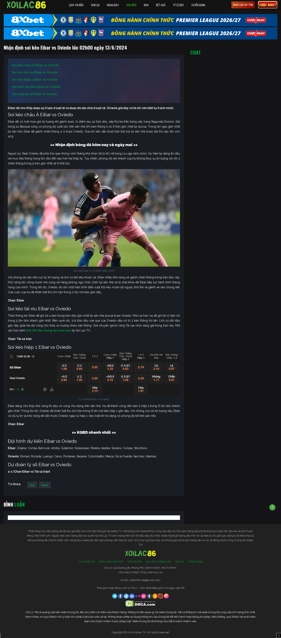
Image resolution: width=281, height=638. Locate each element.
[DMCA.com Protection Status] (140, 603)
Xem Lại (95, 5)
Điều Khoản (135, 561)
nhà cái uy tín (243, 4)
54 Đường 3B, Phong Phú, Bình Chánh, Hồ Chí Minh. (145, 567)
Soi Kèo (131, 5)
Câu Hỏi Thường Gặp (158, 561)
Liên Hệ (179, 561)
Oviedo (44, 485)
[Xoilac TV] (26, 5)
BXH (146, 5)
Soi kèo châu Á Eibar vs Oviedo (35, 65)
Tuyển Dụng (198, 5)
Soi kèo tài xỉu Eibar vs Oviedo (35, 72)
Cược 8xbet (267, 4)
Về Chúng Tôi (86, 561)
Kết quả (160, 5)
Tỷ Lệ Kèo (178, 5)
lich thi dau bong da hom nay (48, 330)
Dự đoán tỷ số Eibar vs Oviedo (34, 94)
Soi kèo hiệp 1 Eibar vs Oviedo (35, 79)
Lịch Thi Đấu (76, 5)
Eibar (32, 485)
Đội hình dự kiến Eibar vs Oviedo (36, 87)
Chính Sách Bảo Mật (111, 561)
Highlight (113, 5)
